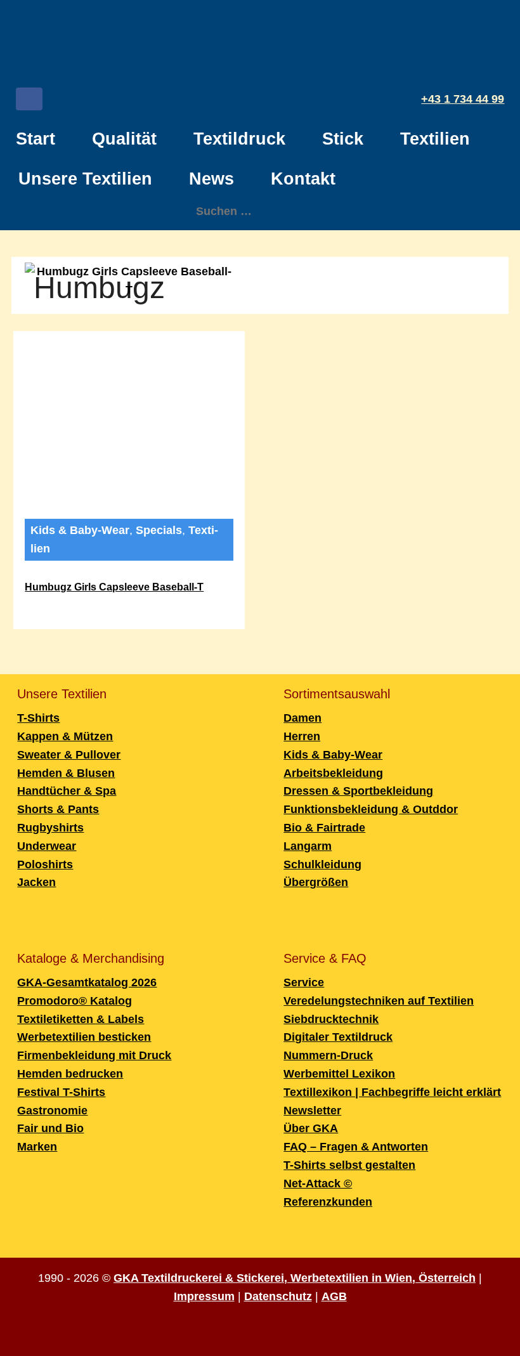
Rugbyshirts (50, 827)
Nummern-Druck (328, 1055)
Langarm (307, 846)
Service (303, 982)
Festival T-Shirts (61, 1092)
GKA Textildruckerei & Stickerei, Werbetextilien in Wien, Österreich (295, 1278)
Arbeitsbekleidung (333, 773)
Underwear (46, 846)
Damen (302, 718)
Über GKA (310, 1128)
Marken (37, 1146)
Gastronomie (52, 1110)
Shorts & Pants (58, 809)
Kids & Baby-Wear (79, 530)
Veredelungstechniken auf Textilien (378, 1000)
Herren (301, 736)
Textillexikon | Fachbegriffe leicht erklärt (392, 1092)
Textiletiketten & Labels (80, 1019)
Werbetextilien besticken (84, 1037)
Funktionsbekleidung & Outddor (370, 809)
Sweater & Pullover (68, 754)
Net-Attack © (317, 1183)
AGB (334, 1296)
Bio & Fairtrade (324, 827)
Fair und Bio (50, 1128)
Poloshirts (45, 864)
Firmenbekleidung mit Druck (94, 1055)
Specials (159, 530)
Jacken (36, 882)
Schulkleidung (322, 864)
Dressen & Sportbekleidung (358, 791)
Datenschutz (278, 1296)
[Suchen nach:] (260, 211)
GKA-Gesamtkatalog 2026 (87, 982)
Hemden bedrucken (70, 1073)
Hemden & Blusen (66, 773)
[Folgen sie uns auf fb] (29, 101)
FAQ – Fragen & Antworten (355, 1146)
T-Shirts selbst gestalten (349, 1165)
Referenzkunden (327, 1202)
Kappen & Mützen (65, 736)
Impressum (204, 1296)
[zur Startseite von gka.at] (260, 45)
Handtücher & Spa (66, 791)
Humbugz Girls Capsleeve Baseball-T (114, 587)
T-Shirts (38, 718)
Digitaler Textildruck (338, 1037)
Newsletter (312, 1110)
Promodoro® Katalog (74, 1000)
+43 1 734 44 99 (462, 99)
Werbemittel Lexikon (339, 1073)
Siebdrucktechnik (331, 1019)
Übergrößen (315, 882)
